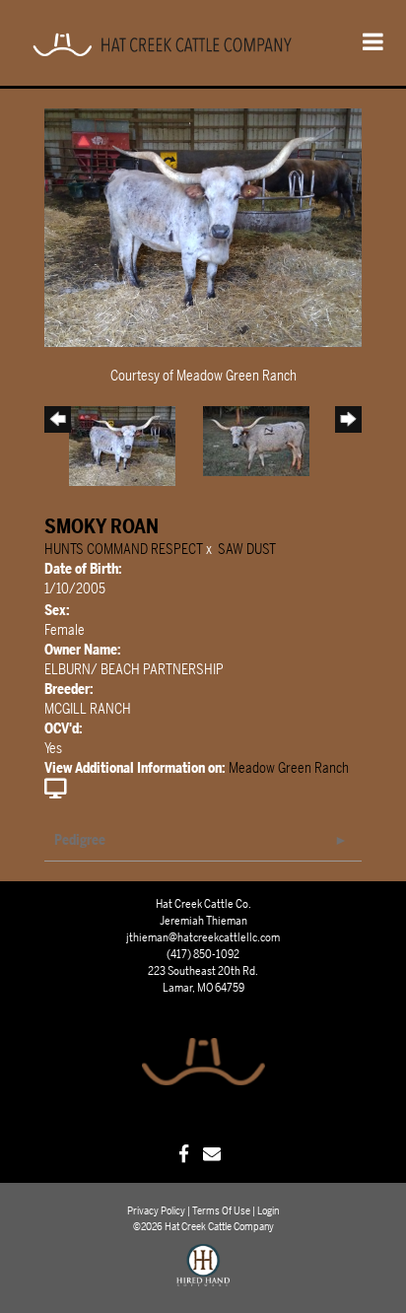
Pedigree (79, 840)
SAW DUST (247, 549)
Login (268, 1211)
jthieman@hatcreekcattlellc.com (203, 937)
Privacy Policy (156, 1211)
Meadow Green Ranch (289, 768)
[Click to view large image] (203, 226)
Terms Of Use (221, 1211)
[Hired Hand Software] (203, 1273)
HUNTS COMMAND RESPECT (123, 549)
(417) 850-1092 (203, 954)
